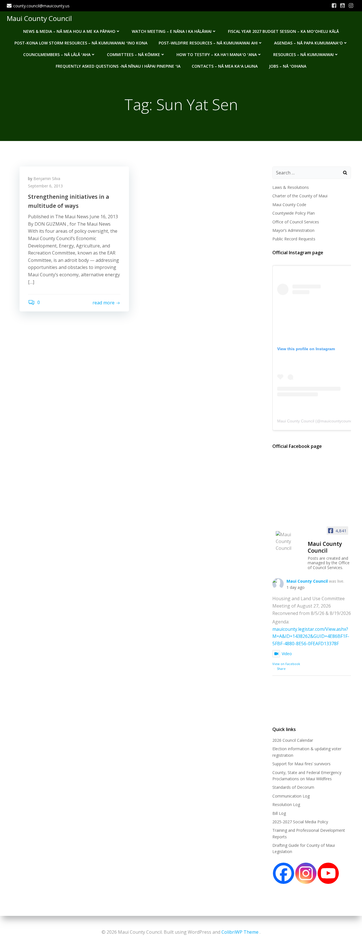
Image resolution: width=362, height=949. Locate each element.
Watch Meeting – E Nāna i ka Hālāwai (172, 31)
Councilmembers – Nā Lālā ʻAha (56, 54)
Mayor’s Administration (293, 230)
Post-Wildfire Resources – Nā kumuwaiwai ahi (208, 43)
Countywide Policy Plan (293, 213)
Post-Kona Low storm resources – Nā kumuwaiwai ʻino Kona (80, 43)
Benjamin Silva (46, 178)
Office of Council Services (295, 222)
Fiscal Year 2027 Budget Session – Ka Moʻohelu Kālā (283, 31)
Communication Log (291, 796)
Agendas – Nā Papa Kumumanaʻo (308, 43)
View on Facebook (286, 664)
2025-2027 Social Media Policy (300, 821)
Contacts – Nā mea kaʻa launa (225, 66)
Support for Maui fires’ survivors (301, 763)
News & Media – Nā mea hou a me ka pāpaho (69, 31)
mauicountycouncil (337, 421)
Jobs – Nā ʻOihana (287, 66)
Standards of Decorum (293, 787)
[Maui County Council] (289, 541)
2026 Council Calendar (292, 740)
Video (287, 653)
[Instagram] (305, 873)
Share (281, 668)
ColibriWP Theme (239, 932)
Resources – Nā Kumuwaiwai (303, 54)
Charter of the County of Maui (299, 195)
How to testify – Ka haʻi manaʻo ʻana (216, 54)
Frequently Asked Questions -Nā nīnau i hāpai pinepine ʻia (118, 66)
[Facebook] (283, 873)
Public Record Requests (293, 238)
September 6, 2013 (45, 186)
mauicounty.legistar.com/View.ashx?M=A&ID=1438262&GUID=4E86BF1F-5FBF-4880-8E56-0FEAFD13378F (310, 636)
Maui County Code (289, 204)
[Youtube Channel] (328, 873)
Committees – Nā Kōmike (133, 54)
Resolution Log (286, 804)
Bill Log (279, 813)
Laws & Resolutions (290, 187)
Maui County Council (39, 18)
